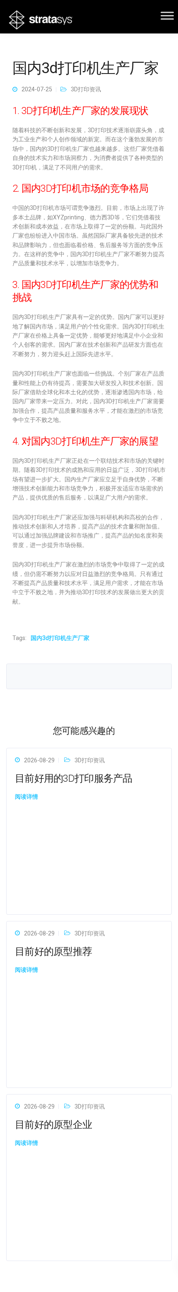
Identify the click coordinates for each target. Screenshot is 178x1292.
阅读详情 (26, 796)
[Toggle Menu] (167, 15)
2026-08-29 (39, 760)
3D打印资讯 (86, 89)
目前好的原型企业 (53, 1124)
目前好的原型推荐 (53, 951)
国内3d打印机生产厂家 (60, 638)
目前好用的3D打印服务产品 (73, 778)
